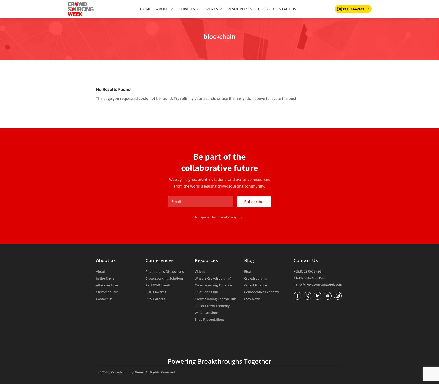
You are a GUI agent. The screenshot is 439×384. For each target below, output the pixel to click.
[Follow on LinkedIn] (317, 296)
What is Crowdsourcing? (213, 279)
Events (211, 8)
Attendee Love (107, 285)
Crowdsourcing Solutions (164, 279)
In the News (105, 279)
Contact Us (284, 8)
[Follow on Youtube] (328, 296)
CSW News (252, 299)
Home (145, 8)
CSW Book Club (206, 292)
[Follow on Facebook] (297, 296)
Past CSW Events (158, 285)
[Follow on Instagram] (338, 296)
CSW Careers (155, 299)
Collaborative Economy (261, 292)
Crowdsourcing (255, 279)
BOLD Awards (155, 292)
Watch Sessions (207, 313)
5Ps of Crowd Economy (212, 306)
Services (187, 8)
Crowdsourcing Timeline (213, 285)
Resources (238, 8)
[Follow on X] (307, 296)
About (162, 8)
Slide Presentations (210, 320)
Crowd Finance (255, 285)
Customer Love (107, 292)
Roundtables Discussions (164, 272)
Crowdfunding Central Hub (215, 299)
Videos (200, 272)
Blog (263, 8)
